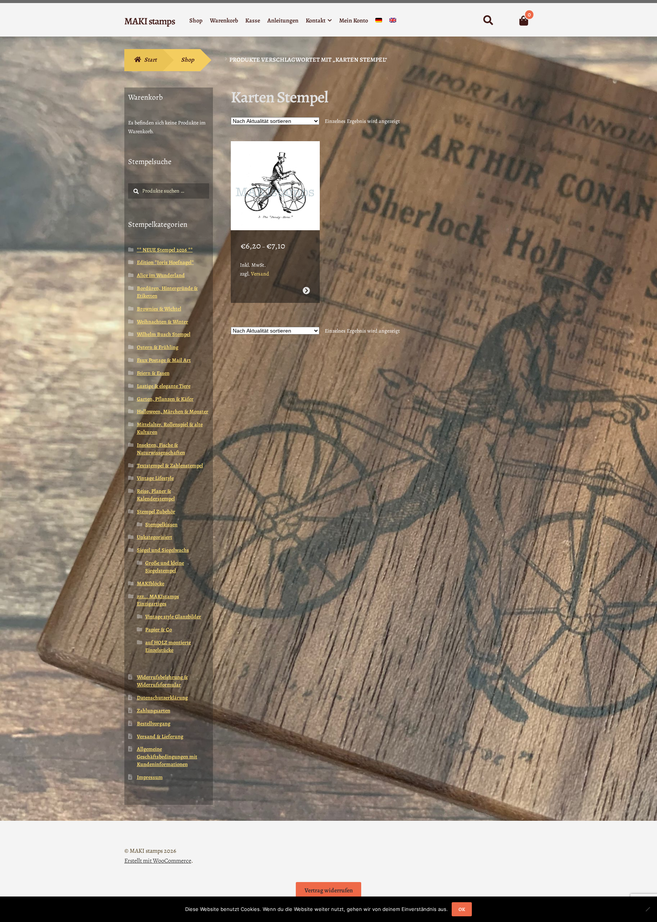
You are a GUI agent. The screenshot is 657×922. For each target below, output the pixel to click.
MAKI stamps (149, 21)
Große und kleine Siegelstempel (164, 566)
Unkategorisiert (154, 537)
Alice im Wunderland (161, 275)
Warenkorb (224, 20)
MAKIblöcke (150, 583)
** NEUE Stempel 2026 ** (165, 249)
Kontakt (315, 20)
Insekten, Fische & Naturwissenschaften (161, 448)
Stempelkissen (161, 524)
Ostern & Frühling (157, 347)
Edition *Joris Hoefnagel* (165, 262)
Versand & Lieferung (160, 736)
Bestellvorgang (153, 723)
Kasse (252, 20)
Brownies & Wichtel (159, 308)
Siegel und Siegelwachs (163, 550)
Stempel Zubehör (156, 511)
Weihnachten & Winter (162, 321)
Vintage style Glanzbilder (173, 616)
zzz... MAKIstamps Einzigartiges (158, 600)
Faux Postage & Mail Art (164, 360)
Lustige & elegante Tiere (163, 386)
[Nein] (647, 909)
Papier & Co (158, 629)
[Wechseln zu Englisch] (392, 22)
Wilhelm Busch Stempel (163, 334)
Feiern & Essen (153, 373)
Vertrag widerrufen (329, 890)
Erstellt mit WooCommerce (157, 861)
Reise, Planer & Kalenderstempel (156, 494)
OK (462, 909)
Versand (260, 273)
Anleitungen (282, 20)
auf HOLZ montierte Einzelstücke (168, 646)
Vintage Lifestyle (155, 478)
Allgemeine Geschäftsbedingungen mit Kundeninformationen (167, 756)
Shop (196, 20)
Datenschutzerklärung (162, 697)
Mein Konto (353, 20)
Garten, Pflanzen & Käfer (165, 399)
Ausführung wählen (305, 290)
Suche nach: (488, 21)
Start (150, 60)
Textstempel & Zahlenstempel (170, 465)
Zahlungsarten (153, 710)
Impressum (150, 777)
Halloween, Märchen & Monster (172, 411)
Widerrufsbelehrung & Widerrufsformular (162, 681)
